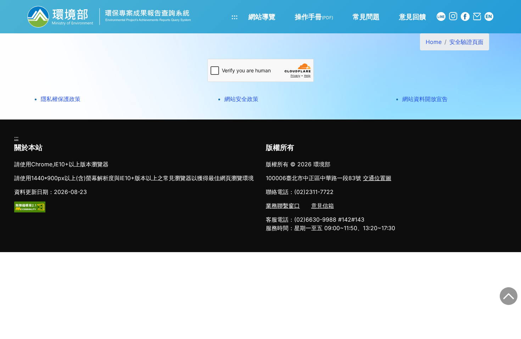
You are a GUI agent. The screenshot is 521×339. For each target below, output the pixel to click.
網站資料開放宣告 (425, 98)
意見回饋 (412, 16)
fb (465, 16)
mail (477, 16)
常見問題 (366, 16)
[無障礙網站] (29, 206)
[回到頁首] (508, 296)
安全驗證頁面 (466, 41)
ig (453, 16)
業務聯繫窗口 (283, 205)
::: (234, 16)
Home (434, 41)
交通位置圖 (377, 178)
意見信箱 (322, 205)
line (441, 16)
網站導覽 (261, 16)
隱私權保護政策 (60, 98)
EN (489, 16)
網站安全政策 (241, 98)
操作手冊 (314, 16)
